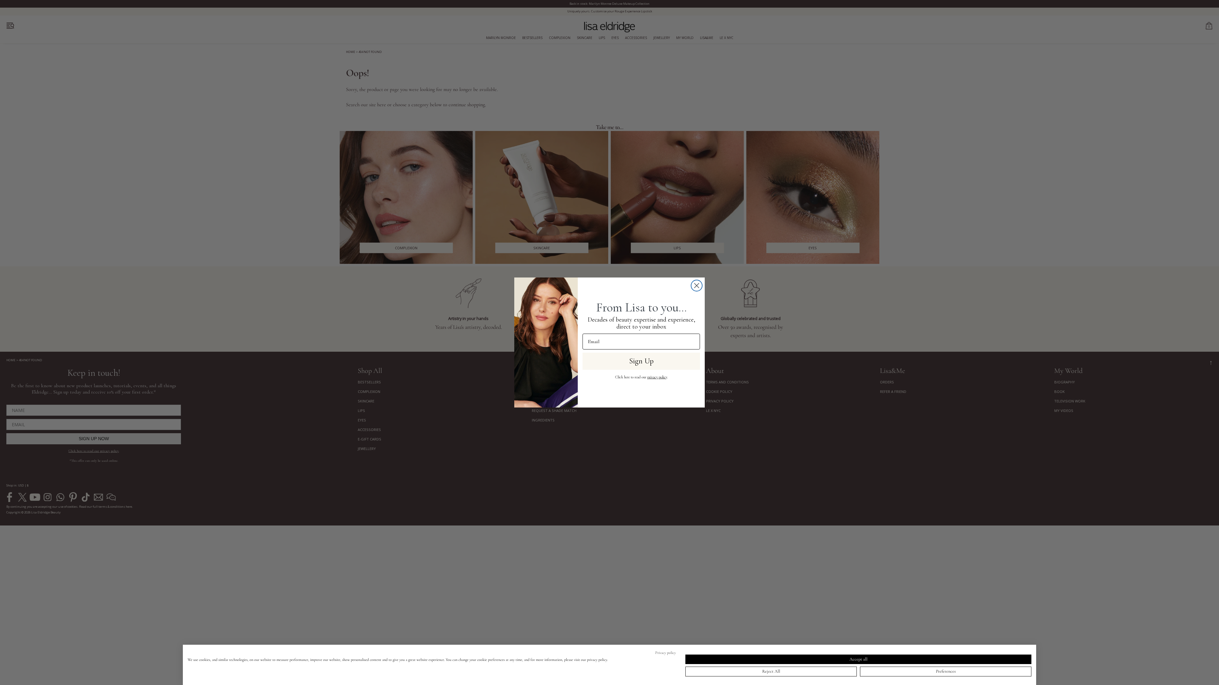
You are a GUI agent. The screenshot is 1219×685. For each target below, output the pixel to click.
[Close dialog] (696, 285)
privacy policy (657, 377)
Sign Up (641, 361)
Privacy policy (665, 652)
